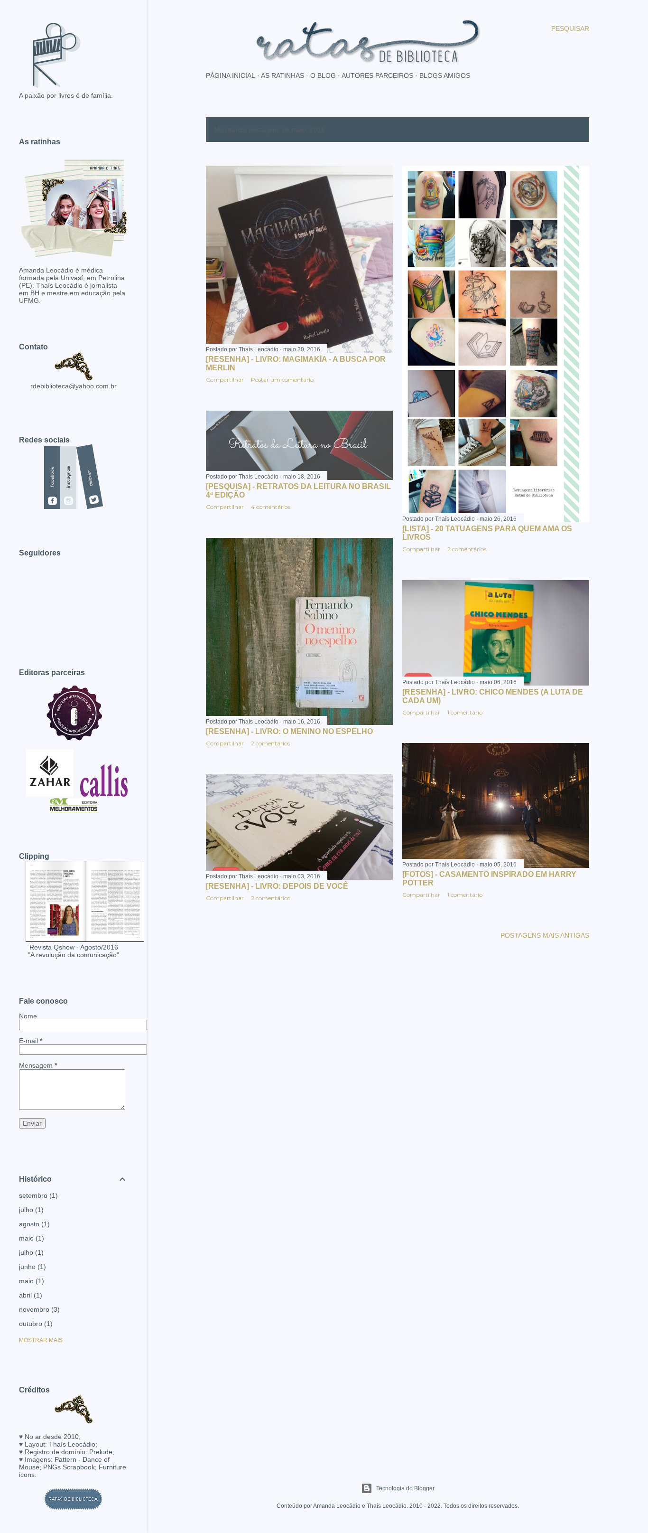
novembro (38, 1309)
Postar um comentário (282, 379)
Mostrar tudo (554, 129)
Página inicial (230, 75)
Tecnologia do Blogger (405, 1488)
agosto (33, 1224)
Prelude (100, 1452)
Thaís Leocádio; (73, 1444)
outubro (34, 1323)
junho (31, 1266)
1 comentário (464, 712)
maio (30, 1238)
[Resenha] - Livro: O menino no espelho (289, 731)
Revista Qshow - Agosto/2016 (73, 947)
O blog (323, 75)
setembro (37, 1195)
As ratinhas (282, 75)
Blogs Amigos (444, 75)
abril (29, 1295)
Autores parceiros (377, 75)
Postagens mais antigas (544, 935)
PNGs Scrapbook (69, 1467)
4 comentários (270, 506)
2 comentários (466, 549)
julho (30, 1209)
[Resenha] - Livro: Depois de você (277, 886)
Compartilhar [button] (225, 379)
